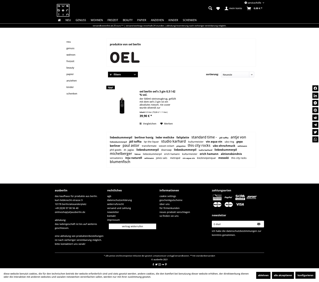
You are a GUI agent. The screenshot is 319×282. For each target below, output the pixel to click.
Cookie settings (168, 196)
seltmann (242, 146)
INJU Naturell (134, 158)
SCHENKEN (71, 93)
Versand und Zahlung (119, 208)
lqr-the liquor (152, 141)
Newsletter (113, 212)
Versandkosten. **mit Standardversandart (195, 255)
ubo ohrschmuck (224, 146)
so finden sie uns (169, 215)
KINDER (70, 87)
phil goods (116, 149)
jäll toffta (224, 137)
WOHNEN (70, 54)
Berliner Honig (144, 137)
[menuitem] (184, 8)
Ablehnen (263, 275)
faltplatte (183, 137)
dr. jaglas (129, 149)
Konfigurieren (305, 275)
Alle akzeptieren (283, 275)
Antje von (238, 137)
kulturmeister (196, 141)
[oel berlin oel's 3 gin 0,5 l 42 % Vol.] (122, 106)
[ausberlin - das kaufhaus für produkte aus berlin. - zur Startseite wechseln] (63, 10)
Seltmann (149, 158)
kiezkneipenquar (207, 158)
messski (224, 158)
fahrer (138, 154)
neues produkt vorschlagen (175, 212)
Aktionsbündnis (231, 154)
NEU (68, 41)
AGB (109, 196)
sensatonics (117, 158)
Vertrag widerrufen (132, 226)
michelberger (121, 153)
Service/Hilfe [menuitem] (254, 2)
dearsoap (166, 149)
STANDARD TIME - (204, 137)
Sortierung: (212, 74)
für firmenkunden (170, 208)
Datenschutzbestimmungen (241, 231)
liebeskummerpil (121, 137)
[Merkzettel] (218, 8)
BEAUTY (70, 67)
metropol (175, 158)
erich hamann (172, 154)
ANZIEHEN (71, 80)
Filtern (117, 74)
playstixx (181, 146)
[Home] (59, 20)
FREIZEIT (70, 61)
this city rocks (199, 145)
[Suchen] (210, 8)
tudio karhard (206, 150)
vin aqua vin (214, 141)
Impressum (113, 219)
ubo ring (230, 141)
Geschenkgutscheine (171, 200)
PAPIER (70, 74)
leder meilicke (165, 137)
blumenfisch (120, 161)
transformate (149, 145)
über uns (165, 204)
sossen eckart (167, 145)
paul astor (131, 145)
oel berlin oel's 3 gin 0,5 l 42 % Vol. (157, 93)
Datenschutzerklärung (119, 200)
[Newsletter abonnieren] (259, 224)
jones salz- (162, 158)
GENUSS (70, 48)
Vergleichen (149, 123)
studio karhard (174, 141)
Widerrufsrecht (115, 204)
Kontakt (111, 215)
